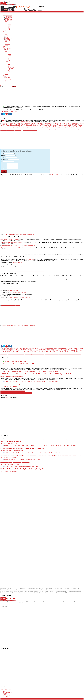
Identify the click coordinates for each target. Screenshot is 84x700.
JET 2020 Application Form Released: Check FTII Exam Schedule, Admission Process (22, 448)
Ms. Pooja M (14, 457)
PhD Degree (7, 44)
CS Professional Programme (75, 588)
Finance (6, 37)
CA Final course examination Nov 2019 (8, 250)
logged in (7, 397)
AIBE (9, 64)
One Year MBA (8, 16)
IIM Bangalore (30, 591)
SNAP (9, 28)
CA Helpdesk (64, 348)
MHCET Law (10, 70)
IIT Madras (51, 591)
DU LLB (9, 66)
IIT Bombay (41, 591)
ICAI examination (9, 239)
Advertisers (5, 693)
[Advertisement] (42, 96)
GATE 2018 (13, 589)
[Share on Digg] (11, 114)
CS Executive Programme (59, 588)
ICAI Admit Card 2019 (68, 350)
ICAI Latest (26, 352)
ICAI (3, 120)
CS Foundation (67, 588)
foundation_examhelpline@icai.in (16, 288)
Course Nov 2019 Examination (12, 242)
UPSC (4, 47)
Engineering (7, 39)
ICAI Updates (75, 352)
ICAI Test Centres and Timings (66, 352)
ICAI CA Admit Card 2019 (29, 351)
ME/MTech (7, 40)
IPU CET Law (11, 67)
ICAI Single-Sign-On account (46, 352)
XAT (9, 29)
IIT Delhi (46, 591)
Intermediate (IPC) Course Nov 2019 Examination (34, 354)
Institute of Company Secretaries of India (7, 592)
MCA (6, 42)
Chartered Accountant (9, 32)
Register (7, 80)
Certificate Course (8, 20)
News (4, 75)
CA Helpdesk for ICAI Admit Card (74, 348)
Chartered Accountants (30, 588)
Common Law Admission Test (49, 588)
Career (6, 49)
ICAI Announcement (20, 351)
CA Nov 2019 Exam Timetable (39, 349)
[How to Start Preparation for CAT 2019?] (42, 439)
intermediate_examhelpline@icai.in (19, 292)
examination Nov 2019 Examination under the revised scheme (17, 247)
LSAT (9, 69)
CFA (6, 36)
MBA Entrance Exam (42, 592)
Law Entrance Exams (9, 62)
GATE (6, 61)
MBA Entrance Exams (9, 21)
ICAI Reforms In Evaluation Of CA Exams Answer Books (18, 297)
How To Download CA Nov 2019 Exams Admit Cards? (29, 350)
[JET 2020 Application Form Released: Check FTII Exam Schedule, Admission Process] (42, 445)
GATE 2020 (31, 589)
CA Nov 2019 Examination (25, 121)
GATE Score (57, 589)
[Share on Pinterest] (6, 114)
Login (6, 81)
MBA (36, 592)
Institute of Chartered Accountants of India (11, 117)
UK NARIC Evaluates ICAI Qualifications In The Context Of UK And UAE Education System (25, 271)
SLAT (9, 72)
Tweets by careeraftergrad (5, 689)
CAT (9, 22)
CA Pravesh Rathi (18, 111)
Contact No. (3, 157)
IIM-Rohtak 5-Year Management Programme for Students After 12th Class (19, 384)
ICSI (16, 591)
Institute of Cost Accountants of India (20, 592)
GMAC (62, 589)
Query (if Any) (3, 168)
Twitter (20, 302)
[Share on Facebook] (2, 114)
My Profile (7, 77)
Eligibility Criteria (3, 589)
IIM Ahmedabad (20, 591)
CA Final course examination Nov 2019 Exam (29, 348)
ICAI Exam (62, 351)
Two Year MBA (8, 17)
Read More (2, 604)
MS (6, 41)
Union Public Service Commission (59, 592)
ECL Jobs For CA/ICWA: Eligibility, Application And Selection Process (20, 234)
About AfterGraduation (7, 692)
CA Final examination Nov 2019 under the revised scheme (49, 348)
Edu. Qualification (4, 159)
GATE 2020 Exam (37, 589)
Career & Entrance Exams (8, 48)
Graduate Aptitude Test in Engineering (74, 589)
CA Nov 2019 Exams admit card (63, 349)
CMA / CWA (8, 35)
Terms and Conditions (7, 695)
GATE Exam (44, 589)
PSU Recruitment (49, 592)
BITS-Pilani (9, 588)
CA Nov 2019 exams (30, 259)
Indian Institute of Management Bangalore (61, 591)
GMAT (9, 25)
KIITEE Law (10, 68)
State (1, 161)
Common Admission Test (39, 588)
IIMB (26, 591)
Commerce (5, 31)
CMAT (9, 24)
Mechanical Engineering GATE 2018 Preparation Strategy (15, 462)
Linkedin (10, 302)
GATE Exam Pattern (51, 589)
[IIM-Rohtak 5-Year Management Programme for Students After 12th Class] (42, 381)
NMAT (9, 27)
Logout (6, 83)
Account (9, 79)
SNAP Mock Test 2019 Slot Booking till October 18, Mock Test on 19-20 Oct (16, 392)
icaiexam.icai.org (3, 354)
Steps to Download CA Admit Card (51, 354)
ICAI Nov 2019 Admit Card (34, 352)
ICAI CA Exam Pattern (54, 351)
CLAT (9, 65)
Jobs (9, 50)
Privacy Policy (6, 696)
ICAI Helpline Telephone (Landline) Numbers (15, 352)
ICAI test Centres (56, 352)
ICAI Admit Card (59, 350)
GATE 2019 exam (25, 589)
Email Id (2, 155)
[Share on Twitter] (4, 114)
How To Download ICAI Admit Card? (48, 350)
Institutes (7, 30)
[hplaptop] (22, 10)
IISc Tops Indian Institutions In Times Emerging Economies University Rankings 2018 (22, 469)
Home (4, 691)
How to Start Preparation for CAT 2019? (10, 441)
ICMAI (12, 591)
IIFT (9, 56)
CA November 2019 (54, 174)
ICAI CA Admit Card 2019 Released (42, 351)
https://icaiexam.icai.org (17, 262)
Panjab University (11, 71)
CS (6, 34)
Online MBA (8, 18)
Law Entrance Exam (30, 592)
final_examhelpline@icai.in (12, 290)
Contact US (5, 694)
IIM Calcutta (36, 591)
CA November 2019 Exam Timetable (10, 350)
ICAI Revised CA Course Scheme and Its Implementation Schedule (17, 363)
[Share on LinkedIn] (9, 114)
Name (2, 153)
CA (13, 588)
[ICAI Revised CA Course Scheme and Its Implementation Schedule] (42, 361)
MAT (9, 26)
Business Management (7, 15)
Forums (4, 76)
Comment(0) (25, 111)
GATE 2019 (19, 589)
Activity (9, 78)
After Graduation (15, 366)
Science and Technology (7, 38)
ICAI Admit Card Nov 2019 (9, 351)
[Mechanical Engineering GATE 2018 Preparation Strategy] (42, 459)
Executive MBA (8, 19)
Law (4, 46)
